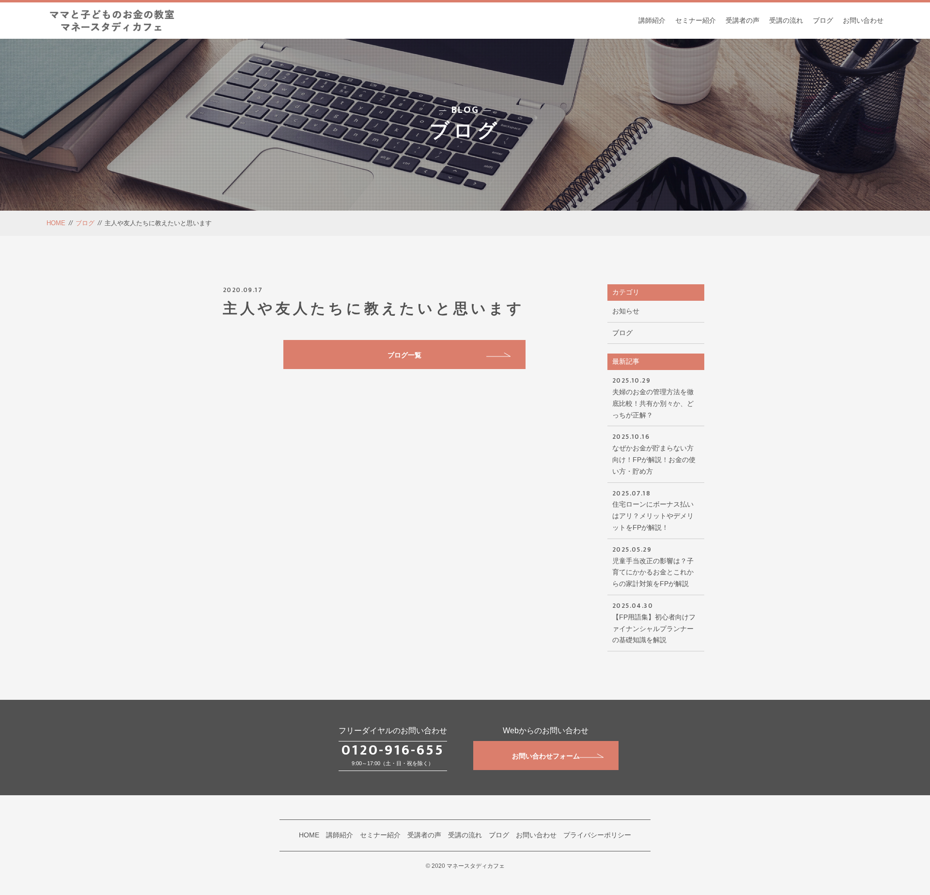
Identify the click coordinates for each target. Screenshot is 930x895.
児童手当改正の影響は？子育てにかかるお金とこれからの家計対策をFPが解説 (653, 565)
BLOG (465, 110)
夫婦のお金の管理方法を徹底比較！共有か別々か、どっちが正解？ (653, 396)
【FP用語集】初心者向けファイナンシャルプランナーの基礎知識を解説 (654, 622)
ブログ (823, 20)
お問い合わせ (863, 20)
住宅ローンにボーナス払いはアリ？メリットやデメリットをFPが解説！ (653, 509)
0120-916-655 (392, 750)
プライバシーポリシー (597, 835)
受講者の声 (743, 20)
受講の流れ (786, 20)
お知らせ (625, 311)
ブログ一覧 (404, 355)
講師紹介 (652, 20)
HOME (55, 223)
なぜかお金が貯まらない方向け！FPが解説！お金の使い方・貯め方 (654, 453)
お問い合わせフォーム (546, 756)
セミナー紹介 (695, 20)
